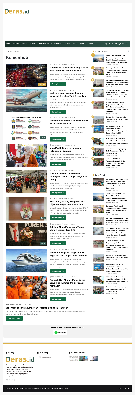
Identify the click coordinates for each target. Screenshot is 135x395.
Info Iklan (46, 388)
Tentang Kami (38, 388)
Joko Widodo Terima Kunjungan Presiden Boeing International (37, 308)
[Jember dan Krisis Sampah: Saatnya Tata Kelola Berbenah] (98, 120)
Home (8, 43)
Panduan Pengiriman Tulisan (59, 388)
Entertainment (44, 43)
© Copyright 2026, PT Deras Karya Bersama (19, 388)
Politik (24, 43)
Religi (75, 43)
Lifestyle (33, 43)
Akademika (90, 43)
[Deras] (17, 11)
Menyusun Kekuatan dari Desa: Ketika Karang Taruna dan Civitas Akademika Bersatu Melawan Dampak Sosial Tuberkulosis (117, 183)
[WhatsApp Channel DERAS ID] (60, 332)
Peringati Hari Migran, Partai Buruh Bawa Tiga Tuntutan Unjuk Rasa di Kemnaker (67, 283)
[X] (9, 380)
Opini (82, 43)
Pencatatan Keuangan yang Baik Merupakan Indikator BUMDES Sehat (116, 151)
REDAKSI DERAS (56, 64)
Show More (111, 299)
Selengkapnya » (58, 84)
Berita (15, 43)
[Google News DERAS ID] (76, 332)
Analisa (67, 43)
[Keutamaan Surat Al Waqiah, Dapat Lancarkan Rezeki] (73, 358)
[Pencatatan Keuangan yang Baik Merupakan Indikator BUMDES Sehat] (98, 152)
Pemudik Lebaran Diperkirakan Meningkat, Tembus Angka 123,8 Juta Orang (68, 176)
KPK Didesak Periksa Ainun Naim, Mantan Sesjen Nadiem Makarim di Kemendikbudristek (117, 141)
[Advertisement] (89, 23)
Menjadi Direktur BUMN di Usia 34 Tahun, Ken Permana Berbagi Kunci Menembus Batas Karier (117, 82)
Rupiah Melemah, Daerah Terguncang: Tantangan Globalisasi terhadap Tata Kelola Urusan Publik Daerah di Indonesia (117, 107)
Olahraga (58, 43)
